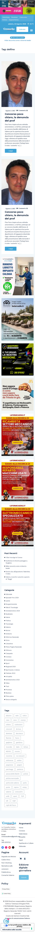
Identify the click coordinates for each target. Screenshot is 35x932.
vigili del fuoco (11, 803)
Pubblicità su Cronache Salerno (7, 871)
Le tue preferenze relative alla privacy (19, 923)
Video (8, 681)
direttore (9, 731)
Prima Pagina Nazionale (14, 645)
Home (21, 825)
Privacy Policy (5, 887)
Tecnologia (9, 622)
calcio (25, 713)
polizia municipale (12, 776)
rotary (25, 785)
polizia (25, 772)
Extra (7, 638)
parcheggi (9, 767)
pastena (20, 767)
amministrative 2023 (13, 678)
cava (15, 718)
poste (8, 785)
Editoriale (9, 592)
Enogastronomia (11, 602)
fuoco (17, 736)
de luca (18, 727)
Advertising (5, 17)
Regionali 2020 (11, 664)
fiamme (8, 736)
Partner (4, 20)
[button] (31, 30)
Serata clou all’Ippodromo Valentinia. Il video (18, 571)
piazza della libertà (12, 772)
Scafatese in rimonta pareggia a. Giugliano (17, 560)
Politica (8, 618)
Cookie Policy (6, 891)
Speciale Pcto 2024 (12, 595)
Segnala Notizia (14, 20)
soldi (7, 794)
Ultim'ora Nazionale (12, 635)
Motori (8, 628)
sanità (8, 599)
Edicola (23, 875)
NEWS (8, 749)
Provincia (9, 688)
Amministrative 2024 (13, 609)
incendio (9, 745)
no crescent (20, 754)
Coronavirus (10, 658)
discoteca (19, 731)
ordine (19, 758)
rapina (16, 785)
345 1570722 (6, 840)
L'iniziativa (9, 641)
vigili (14, 799)
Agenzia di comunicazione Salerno (17, 916)
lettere (26, 745)
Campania (9, 651)
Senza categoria (11, 697)
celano (8, 722)
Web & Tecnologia (12, 605)
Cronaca (8, 655)
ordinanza (9, 758)
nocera (17, 749)
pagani (19, 763)
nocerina (9, 754)
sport (15, 794)
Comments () (23, 108)
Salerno (8, 625)
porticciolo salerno (12, 781)
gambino (19, 740)
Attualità (9, 674)
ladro (18, 745)
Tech (7, 684)
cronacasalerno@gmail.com (8, 834)
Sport (8, 661)
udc (7, 799)
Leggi (11, 149)
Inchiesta (9, 632)
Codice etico (23, 17)
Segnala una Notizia (8, 854)
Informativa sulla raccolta (11, 927)
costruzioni (18, 722)
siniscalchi (19, 790)
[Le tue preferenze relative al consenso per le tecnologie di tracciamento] (31, 928)
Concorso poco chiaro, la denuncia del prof (17, 115)
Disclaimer (14, 17)
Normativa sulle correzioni (7, 865)
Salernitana (23, 832)
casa (7, 718)
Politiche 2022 (10, 671)
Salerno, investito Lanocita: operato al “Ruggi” (18, 576)
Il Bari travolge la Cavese (14, 555)
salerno (8, 790)
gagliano (9, 740)
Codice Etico (5, 858)
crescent (9, 727)
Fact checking (6, 861)
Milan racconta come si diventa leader (16, 565)
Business (8, 691)
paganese (9, 763)
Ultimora (8, 648)
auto (17, 713)
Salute (8, 615)
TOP (22, 794)
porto (25, 781)
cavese (23, 718)
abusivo (8, 713)
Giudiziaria (9, 612)
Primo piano (10, 694)
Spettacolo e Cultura (13, 668)
